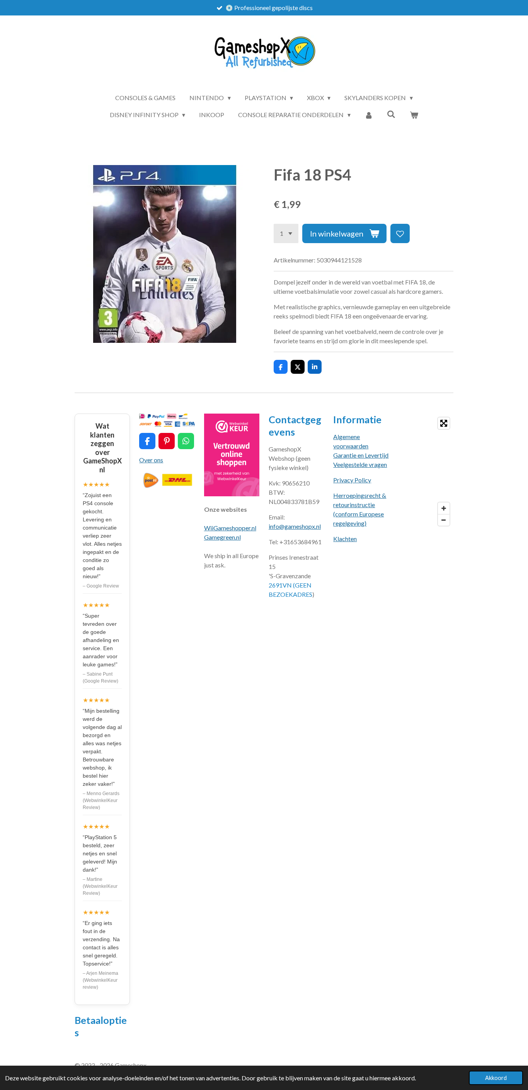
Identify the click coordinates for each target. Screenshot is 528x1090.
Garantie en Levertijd (360, 455)
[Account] (368, 114)
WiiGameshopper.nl (230, 527)
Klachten (345, 538)
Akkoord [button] (496, 1078)
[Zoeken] (391, 113)
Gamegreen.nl (222, 537)
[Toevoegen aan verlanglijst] (400, 233)
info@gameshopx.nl (295, 526)
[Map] (425, 472)
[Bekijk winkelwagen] (414, 114)
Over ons (151, 459)
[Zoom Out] (444, 520)
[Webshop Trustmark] (231, 493)
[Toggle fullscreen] (444, 423)
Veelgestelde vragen (360, 464)
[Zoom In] (444, 508)
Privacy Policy (352, 480)
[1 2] (286, 233)
